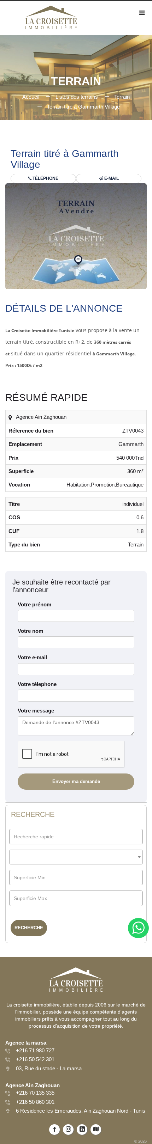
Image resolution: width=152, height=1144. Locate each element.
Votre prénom (34, 604)
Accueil (30, 97)
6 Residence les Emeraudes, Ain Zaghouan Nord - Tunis (80, 1111)
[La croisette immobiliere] (50, 20)
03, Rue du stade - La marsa (49, 1068)
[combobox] (76, 857)
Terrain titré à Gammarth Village (83, 107)
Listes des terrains (76, 97)
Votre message (36, 711)
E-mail (111, 178)
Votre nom (30, 631)
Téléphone (44, 178)
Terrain (122, 97)
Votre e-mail (32, 657)
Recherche (28, 927)
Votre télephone (37, 684)
